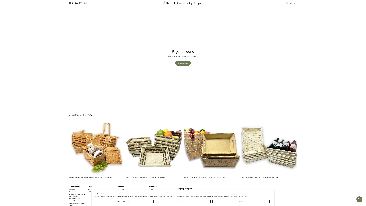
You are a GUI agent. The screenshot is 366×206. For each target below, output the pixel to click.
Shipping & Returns (74, 196)
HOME (89, 189)
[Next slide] (122, 148)
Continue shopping (183, 63)
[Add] (122, 173)
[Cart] (295, 3)
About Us (71, 192)
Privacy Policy (244, 196)
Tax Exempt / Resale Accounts (77, 194)
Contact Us (72, 189)
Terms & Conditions (74, 199)
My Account (152, 189)
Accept (182, 201)
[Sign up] (295, 194)
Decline (241, 201)
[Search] (287, 3)
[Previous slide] (71, 148)
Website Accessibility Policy (76, 203)
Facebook (121, 189)
